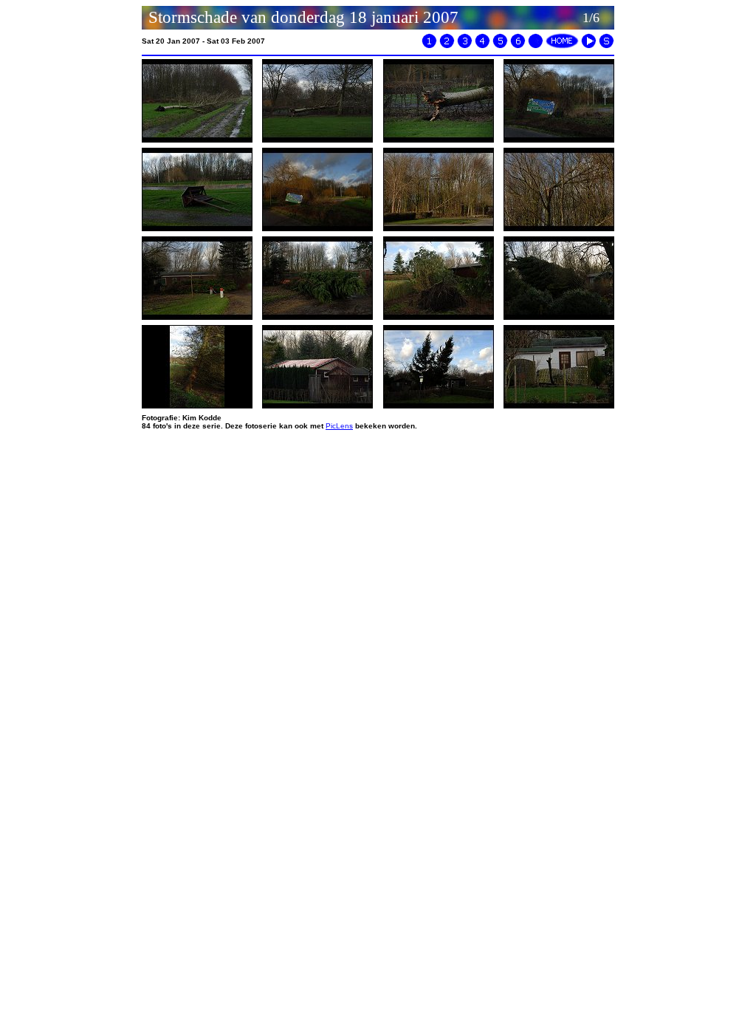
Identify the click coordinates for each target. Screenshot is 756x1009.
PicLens (339, 426)
